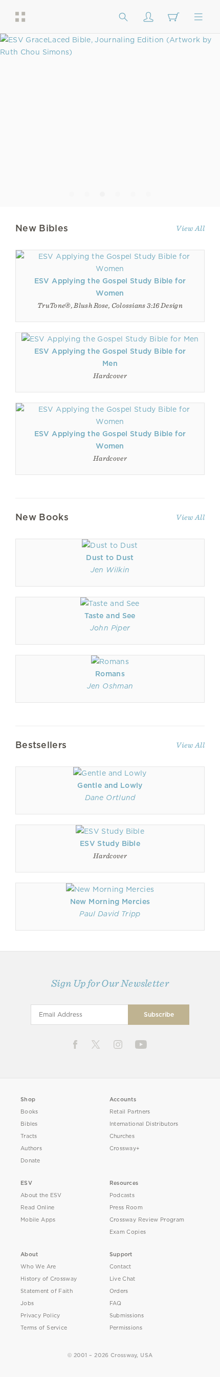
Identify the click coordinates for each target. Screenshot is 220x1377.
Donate (30, 1160)
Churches (122, 1136)
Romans (110, 674)
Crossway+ (124, 1148)
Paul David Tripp (109, 914)
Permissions (125, 1328)
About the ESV (41, 1195)
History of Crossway (48, 1279)
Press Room (126, 1207)
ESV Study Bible (110, 843)
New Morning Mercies (110, 901)
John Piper (110, 628)
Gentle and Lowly (109, 785)
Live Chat (122, 1279)
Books (29, 1111)
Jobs (27, 1303)
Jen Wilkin (110, 570)
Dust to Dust (110, 557)
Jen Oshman (110, 686)
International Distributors (144, 1124)
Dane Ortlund (110, 797)
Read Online (37, 1207)
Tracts (28, 1136)
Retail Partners (129, 1111)
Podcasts (122, 1195)
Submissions (126, 1315)
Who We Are (38, 1266)
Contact (120, 1266)
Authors (31, 1148)
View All (190, 228)
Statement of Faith (46, 1291)
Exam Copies (127, 1232)
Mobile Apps (38, 1219)
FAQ (115, 1303)
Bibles (29, 1124)
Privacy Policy (40, 1315)
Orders (118, 1291)
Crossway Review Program (147, 1219)
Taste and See (110, 616)
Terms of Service (43, 1328)
